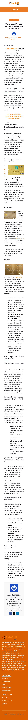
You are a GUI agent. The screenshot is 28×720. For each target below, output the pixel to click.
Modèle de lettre (6, 690)
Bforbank (19, 277)
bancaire (8, 687)
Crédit (3, 684)
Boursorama (20, 239)
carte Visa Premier (11, 49)
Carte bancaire (6, 681)
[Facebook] (10, 613)
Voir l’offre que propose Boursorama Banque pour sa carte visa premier (14, 116)
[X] (14, 613)
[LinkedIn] (17, 613)
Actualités (5, 678)
